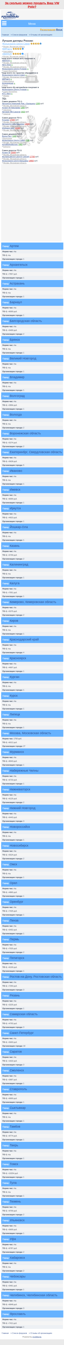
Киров (14, 620)
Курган (14, 677)
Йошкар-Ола (19, 527)
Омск (13, 864)
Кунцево (5, 120)
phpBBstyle (36, 1337)
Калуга (14, 583)
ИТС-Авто (6, 93)
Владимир (17, 377)
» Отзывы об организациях (40, 35)
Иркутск (15, 508)
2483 (20, 144)
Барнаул (6, 146)
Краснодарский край (24, 639)
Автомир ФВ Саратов (11, 112)
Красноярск (18, 658)
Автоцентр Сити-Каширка (13, 124)
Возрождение (7, 83)
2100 (27, 140)
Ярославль (18, 1314)
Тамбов (15, 1126)
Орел (5, 85)
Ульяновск (17, 1220)
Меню (32, 24)
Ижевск (6, 96)
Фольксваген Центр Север (16, 43)
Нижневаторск (20, 789)
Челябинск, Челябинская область (33, 1295)
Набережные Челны (24, 770)
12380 (17, 128)
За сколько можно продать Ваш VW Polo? (32, 4)
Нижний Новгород (22, 808)
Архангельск (18, 264)
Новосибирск (8, 51)
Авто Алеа (6, 65)
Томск (14, 1164)
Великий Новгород (23, 358)
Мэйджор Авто (8, 128)
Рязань (15, 995)
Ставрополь (18, 1089)
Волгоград (7, 138)
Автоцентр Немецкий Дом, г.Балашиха (18, 103)
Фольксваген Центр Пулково (14, 69)
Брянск (15, 339)
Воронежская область (25, 433)
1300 (23, 108)
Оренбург (16, 901)
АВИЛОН (7, 54)
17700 (32, 157)
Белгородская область (26, 321)
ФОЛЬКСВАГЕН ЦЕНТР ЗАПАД (15, 157)
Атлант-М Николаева (11, 108)
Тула (13, 1182)
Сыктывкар (18, 1108)
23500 (13, 152)
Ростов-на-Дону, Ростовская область (36, 976)
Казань (14, 545)
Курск (14, 695)
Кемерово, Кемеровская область (33, 602)
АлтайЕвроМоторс (10, 144)
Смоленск (7, 110)
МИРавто (7, 49)
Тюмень (15, 1201)
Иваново (16, 471)
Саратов (6, 114)
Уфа (13, 1239)
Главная (5, 35)
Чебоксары (17, 1276)
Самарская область (24, 1014)
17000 (12, 120)
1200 (38, 103)
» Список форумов (19, 35)
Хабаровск (17, 1257)
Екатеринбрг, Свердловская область (36, 452)
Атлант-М (6, 152)
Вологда (16, 414)
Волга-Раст (7, 136)
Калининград (19, 564)
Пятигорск (17, 958)
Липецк (15, 714)
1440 (14, 136)
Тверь (14, 1145)
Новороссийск (20, 826)
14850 (31, 161)
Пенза (14, 920)
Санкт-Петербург (10, 71)
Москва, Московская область (14, 46)
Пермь (14, 939)
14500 (27, 124)
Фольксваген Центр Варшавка (15, 161)
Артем (14, 246)
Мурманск (17, 752)
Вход (59, 29)
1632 (23, 112)
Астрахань (17, 283)
